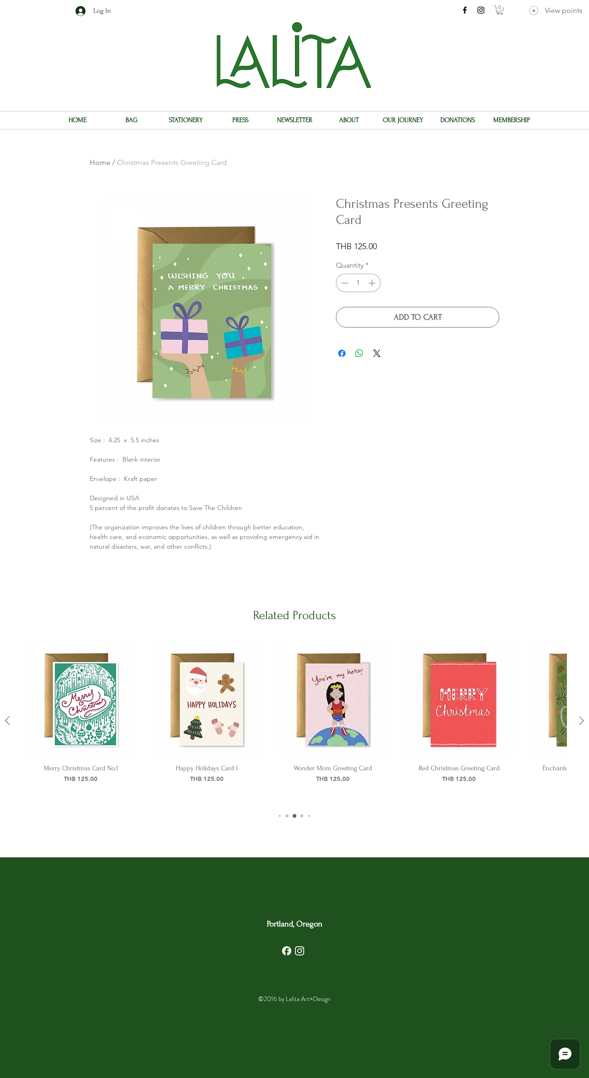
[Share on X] (376, 353)
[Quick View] (81, 699)
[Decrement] (343, 283)
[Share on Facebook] (341, 353)
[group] (294, 720)
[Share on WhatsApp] (359, 353)
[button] (499, 10)
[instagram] (480, 10)
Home (100, 162)
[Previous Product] (7, 720)
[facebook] (464, 10)
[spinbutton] (358, 283)
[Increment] (372, 283)
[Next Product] (581, 720)
